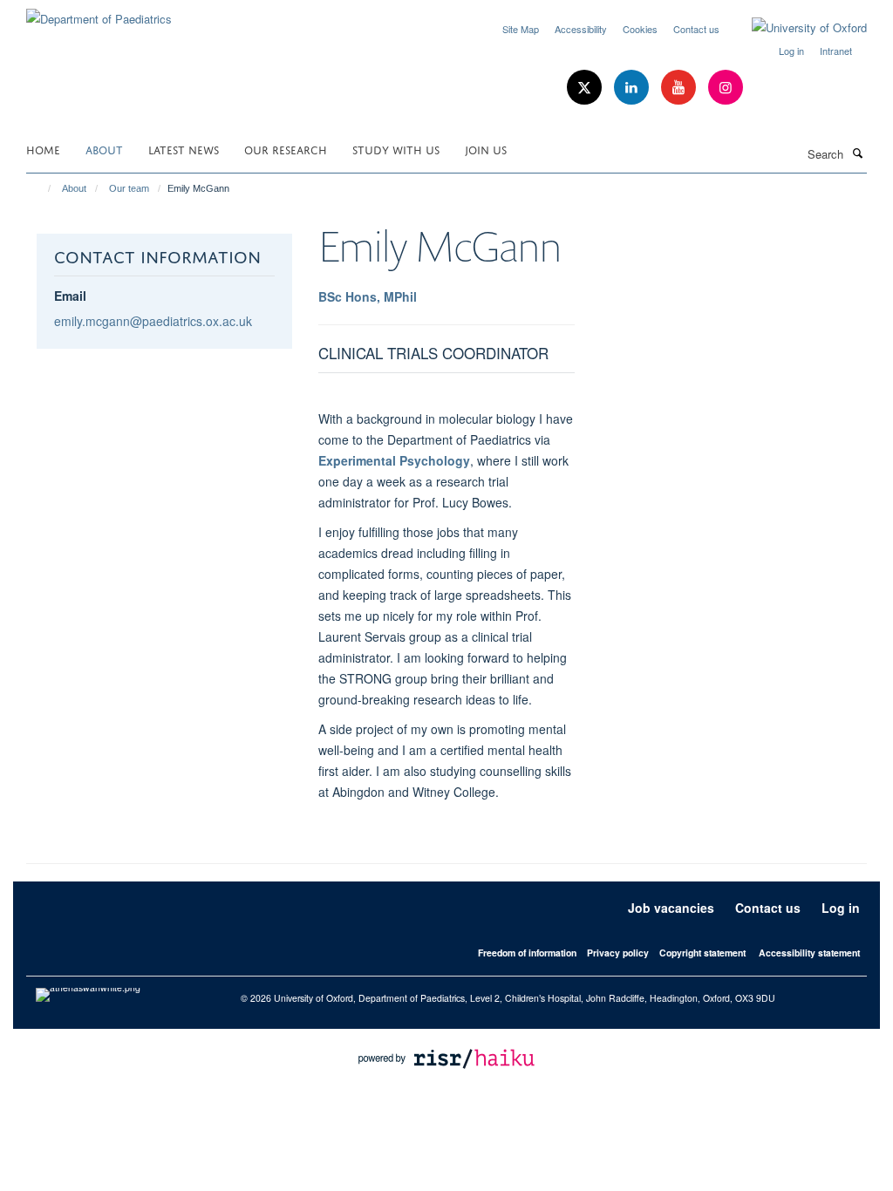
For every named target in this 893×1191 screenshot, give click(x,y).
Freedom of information (527, 952)
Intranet (836, 51)
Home (43, 148)
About (104, 148)
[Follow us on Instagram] (725, 87)
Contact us (696, 29)
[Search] (857, 152)
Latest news (183, 148)
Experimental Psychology (394, 460)
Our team (129, 188)
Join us (486, 148)
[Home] (41, 188)
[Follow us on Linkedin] (633, 87)
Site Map (520, 29)
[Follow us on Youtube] (680, 87)
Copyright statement (702, 952)
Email (70, 295)
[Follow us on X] (586, 87)
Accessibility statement (809, 952)
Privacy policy (618, 952)
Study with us (396, 148)
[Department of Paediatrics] (99, 12)
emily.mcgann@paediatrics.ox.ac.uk (153, 321)
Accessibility (581, 29)
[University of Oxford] (796, 27)
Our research (285, 148)
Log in (791, 51)
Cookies (640, 29)
